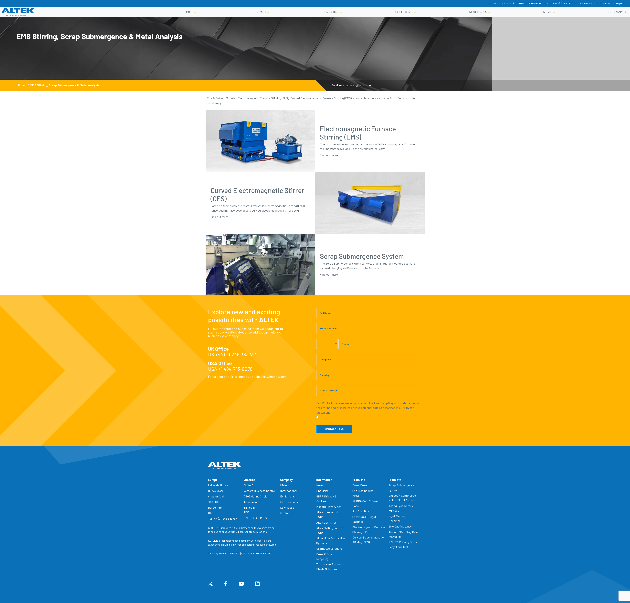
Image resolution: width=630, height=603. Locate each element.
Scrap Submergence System (362, 256)
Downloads (605, 3)
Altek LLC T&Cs (326, 522)
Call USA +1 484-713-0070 (529, 3)
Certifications (289, 502)
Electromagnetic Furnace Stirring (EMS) (358, 133)
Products (258, 12)
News (547, 12)
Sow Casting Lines (400, 526)
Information (324, 480)
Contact (285, 513)
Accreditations (587, 3)
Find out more (329, 155)
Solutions (403, 12)
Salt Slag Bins (361, 511)
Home (189, 12)
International (288, 491)
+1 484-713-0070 (235, 369)
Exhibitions (287, 496)
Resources (478, 12)
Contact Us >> (334, 429)
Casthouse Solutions (329, 548)
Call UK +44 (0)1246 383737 (561, 3)
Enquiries (620, 3)
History (285, 485)
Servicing (330, 12)
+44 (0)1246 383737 (235, 354)
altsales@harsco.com (500, 3)
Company (615, 12)
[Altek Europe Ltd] (17, 12)
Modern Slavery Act (328, 506)
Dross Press (360, 485)
